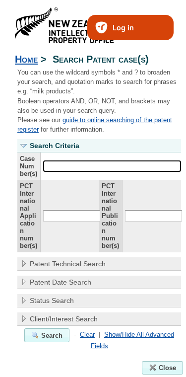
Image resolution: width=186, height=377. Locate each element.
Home (26, 59)
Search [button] (51, 335)
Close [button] (167, 368)
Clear (87, 334)
